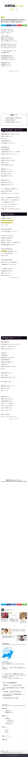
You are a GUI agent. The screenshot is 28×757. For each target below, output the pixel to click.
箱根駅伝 (8, 718)
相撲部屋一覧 (9, 710)
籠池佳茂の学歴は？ (11, 120)
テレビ (5, 727)
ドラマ (7, 729)
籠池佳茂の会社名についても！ (13, 122)
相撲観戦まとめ (9, 712)
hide (16, 115)
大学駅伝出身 (9, 723)
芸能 (7, 731)
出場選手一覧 (10, 720)
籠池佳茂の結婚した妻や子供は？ (14, 118)
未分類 (3, 17)
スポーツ (6, 715)
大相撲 (5, 708)
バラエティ (8, 732)
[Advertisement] (14, 81)
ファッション (7, 736)
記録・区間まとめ (10, 721)
